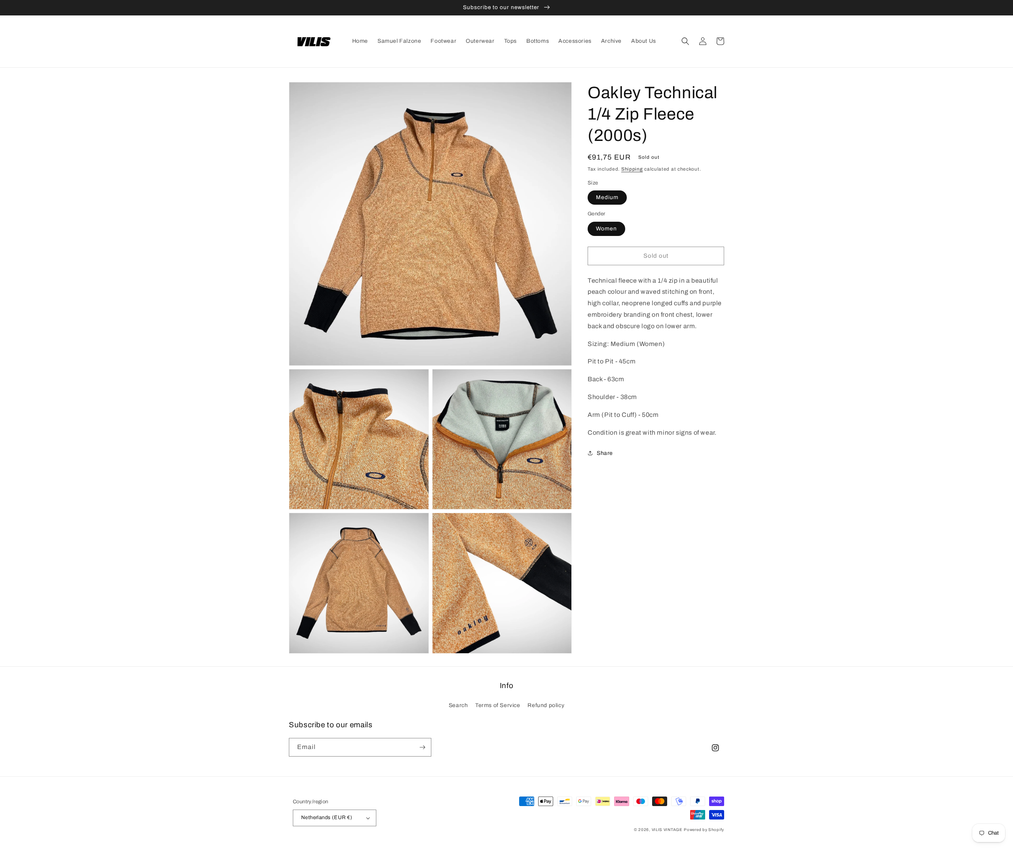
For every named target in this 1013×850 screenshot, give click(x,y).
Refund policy (545, 705)
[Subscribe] (422, 747)
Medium (607, 197)
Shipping (632, 169)
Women (606, 228)
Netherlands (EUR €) (327, 817)
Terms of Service (497, 705)
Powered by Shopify (704, 829)
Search (458, 705)
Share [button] (605, 453)
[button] (685, 41)
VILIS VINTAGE (667, 829)
